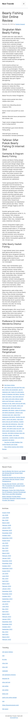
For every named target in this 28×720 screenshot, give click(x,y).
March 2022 (5, 637)
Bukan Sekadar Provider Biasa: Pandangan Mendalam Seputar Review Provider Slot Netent (14, 498)
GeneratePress (14, 717)
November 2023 (7, 594)
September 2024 (7, 568)
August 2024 (6, 571)
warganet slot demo (8, 440)
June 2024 (5, 576)
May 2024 (5, 578)
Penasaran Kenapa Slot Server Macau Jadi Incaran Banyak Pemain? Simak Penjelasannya (13, 479)
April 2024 (5, 581)
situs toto (5, 663)
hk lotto (4, 659)
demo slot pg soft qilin (18, 403)
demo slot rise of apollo (9, 405)
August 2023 (6, 601)
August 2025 (6, 540)
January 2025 (6, 558)
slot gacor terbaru (7, 652)
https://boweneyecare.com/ (10, 705)
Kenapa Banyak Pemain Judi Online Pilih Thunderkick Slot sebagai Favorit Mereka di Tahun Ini (13, 485)
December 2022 (7, 621)
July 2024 (5, 573)
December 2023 (7, 591)
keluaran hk (5, 678)
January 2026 (6, 528)
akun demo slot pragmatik (10, 390)
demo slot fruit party (8, 401)
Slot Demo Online (9, 385)
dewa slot (5, 693)
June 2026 (5, 517)
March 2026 (5, 523)
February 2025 (6, 556)
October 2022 (6, 627)
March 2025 (5, 553)
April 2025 (5, 550)
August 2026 (6, 512)
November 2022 (7, 624)
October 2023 (6, 596)
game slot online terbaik (9, 697)
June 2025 (5, 545)
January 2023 (6, 619)
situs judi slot (6, 682)
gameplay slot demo (8, 410)
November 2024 (7, 563)
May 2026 (5, 520)
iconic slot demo (11, 419)
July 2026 (5, 515)
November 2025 (7, 533)
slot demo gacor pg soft (14, 428)
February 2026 (6, 525)
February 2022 (6, 639)
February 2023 (6, 616)
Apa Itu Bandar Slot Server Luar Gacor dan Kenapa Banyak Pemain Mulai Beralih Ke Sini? (13, 473)
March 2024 (5, 583)
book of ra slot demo (17, 392)
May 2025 (5, 548)
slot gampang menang (9, 674)
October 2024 (6, 566)
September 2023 (7, 599)
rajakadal (5, 671)
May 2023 (5, 609)
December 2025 (7, 530)
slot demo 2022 (11, 426)
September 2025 (7, 538)
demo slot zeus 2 (16, 408)
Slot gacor (5, 709)
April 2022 (5, 634)
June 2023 (5, 606)
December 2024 (7, 561)
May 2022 (5, 632)
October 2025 (6, 535)
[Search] (24, 458)
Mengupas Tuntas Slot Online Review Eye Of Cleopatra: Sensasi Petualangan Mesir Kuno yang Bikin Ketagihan (14, 492)
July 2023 (5, 604)
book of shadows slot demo (10, 394)
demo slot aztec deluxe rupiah (14, 399)
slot (3, 655)
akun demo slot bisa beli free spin (14, 387)
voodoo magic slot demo (16, 437)
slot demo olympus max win (16, 433)
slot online (5, 686)
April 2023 (5, 611)
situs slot (5, 667)
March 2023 (5, 614)
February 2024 (6, 586)
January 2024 (6, 589)
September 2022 (7, 629)
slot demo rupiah (7, 435)
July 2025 (5, 543)
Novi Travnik (8, 4)
